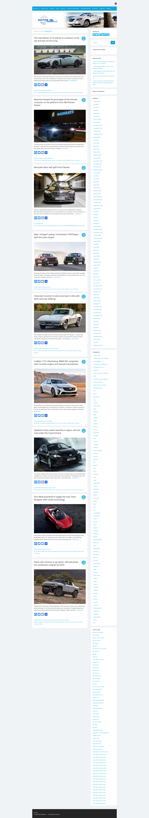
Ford (49, 287)
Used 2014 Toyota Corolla (99, 792)
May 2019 (96, 259)
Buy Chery (95, 646)
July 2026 (96, 104)
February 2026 (97, 119)
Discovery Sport (98, 450)
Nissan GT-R (65, 92)
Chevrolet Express (97, 708)
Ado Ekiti (95, 727)
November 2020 (98, 232)
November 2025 (98, 128)
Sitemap (108, 8)
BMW (95, 414)
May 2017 (96, 274)
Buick (36, 622)
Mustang (96, 551)
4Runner (96, 370)
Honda (95, 486)
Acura (95, 394)
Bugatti (95, 417)
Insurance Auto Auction (73, 8)
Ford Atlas (95, 711)
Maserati (50, 158)
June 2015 (96, 324)
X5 (94, 623)
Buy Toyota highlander (98, 700)
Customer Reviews (86, 8)
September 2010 (98, 345)
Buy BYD (95, 654)
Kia (94, 510)
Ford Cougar (96, 713)
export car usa (51, 92)
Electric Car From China (98, 637)
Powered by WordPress (40, 814)
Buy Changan (96, 635)
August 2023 (97, 208)
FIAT (95, 468)
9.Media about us (98, 388)
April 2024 (96, 184)
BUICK (49, 620)
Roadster (75, 551)
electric (53, 489)
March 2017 (96, 277)
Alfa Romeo (97, 397)
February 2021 (97, 226)
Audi (95, 409)
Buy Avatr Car (96, 651)
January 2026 (97, 122)
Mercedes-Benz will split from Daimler (52, 167)
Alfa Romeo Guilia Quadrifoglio (101, 732)
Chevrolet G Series (97, 749)
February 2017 (97, 280)
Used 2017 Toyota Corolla (99, 800)
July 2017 (96, 268)
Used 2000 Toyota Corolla (99, 754)
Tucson (96, 605)
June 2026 (96, 107)
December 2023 (98, 196)
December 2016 (98, 286)
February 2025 (97, 155)
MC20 (68, 160)
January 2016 (97, 303)
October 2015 (97, 312)
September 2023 (98, 205)
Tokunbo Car (96, 670)
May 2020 (96, 250)
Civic (95, 438)
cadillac (37, 423)
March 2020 (97, 256)
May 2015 (96, 327)
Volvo (95, 620)
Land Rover (97, 516)
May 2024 (96, 181)
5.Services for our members (101, 373)
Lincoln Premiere (97, 722)
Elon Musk (55, 551)
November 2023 (98, 199)
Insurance (96, 498)
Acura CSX (95, 705)
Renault (96, 572)
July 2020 (96, 244)
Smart (95, 584)
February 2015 (97, 330)
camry (36, 489)
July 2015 (96, 321)
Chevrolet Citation (97, 741)
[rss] (116, 4)
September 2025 (98, 134)
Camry (49, 487)
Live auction (59, 92)
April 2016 (96, 294)
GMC (74, 622)
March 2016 (97, 297)
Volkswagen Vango (98, 730)
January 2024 (97, 193)
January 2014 (97, 339)
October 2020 (97, 235)
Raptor (67, 289)
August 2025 (97, 137)
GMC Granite (96, 716)
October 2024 (97, 167)
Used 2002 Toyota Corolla (99, 760)
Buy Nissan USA (97, 692)
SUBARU (96, 590)
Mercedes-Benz (98, 539)
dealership (44, 92)
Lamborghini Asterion (98, 703)
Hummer (67, 620)
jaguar (95, 501)
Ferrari (95, 465)
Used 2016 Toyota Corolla (99, 798)
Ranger (96, 566)
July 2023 (96, 211)
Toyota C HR (96, 697)
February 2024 (97, 190)
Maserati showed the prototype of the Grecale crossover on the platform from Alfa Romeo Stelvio (55, 102)
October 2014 (97, 333)
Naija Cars (95, 656)
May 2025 (96, 146)
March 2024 (97, 187)
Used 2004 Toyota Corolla (99, 765)
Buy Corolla (95, 667)
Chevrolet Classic (97, 743)
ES (94, 462)
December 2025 (98, 125)
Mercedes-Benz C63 (98, 694)
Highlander (97, 483)
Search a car (36, 8)
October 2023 (97, 202)
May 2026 (96, 110)
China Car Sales (97, 640)
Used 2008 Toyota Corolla (99, 776)
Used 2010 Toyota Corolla (99, 781)
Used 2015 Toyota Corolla (99, 795)
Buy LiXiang (95, 643)
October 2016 (97, 291)
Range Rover (97, 563)
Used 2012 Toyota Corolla (99, 787)
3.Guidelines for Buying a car (101, 364)
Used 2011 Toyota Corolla (99, 784)
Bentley (96, 411)
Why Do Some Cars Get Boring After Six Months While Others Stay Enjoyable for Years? (103, 82)
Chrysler (96, 435)
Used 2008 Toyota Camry (99, 803)
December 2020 (98, 229)
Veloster (96, 614)
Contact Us (95, 8)
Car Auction (38, 92)
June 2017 (96, 271)
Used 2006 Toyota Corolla (99, 770)
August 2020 (97, 241)
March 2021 (96, 223)
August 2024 (97, 173)
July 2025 (96, 140)
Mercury (96, 542)
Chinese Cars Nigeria (98, 632)
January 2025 (97, 158)
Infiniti (95, 495)
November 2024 (98, 164)
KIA (94, 507)
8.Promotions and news (41, 90)
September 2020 (98, 238)
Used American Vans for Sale (100, 751)
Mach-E (95, 527)
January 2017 (97, 283)
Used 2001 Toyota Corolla (99, 757)
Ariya (95, 400)
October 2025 (97, 131)
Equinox (96, 459)
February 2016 (97, 300)
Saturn (95, 578)
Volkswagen (97, 617)
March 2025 (97, 152)
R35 (70, 92)
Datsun (96, 447)
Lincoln (96, 522)
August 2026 (97, 101)
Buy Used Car (96, 681)
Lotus (95, 525)
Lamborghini (97, 513)
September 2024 (98, 170)
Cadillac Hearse (97, 735)
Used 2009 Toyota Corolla (99, 779)
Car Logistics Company (98, 659)
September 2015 (98, 315)
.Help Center (97, 355)
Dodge (95, 453)
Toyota (74, 350)
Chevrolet (50, 348)
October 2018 (97, 262)
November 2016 (98, 289)
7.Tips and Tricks (98, 382)
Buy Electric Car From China (99, 648)
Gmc (63, 620)
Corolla (96, 441)
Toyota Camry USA (97, 689)
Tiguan (95, 599)
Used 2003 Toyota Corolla (99, 762)
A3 (94, 391)
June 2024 (96, 179)
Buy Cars (95, 684)
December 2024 (98, 161)
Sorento (96, 587)
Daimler (44, 225)
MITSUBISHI (97, 548)
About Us (63, 8)
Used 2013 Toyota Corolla (99, 789)
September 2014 (98, 336)
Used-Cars (96, 611)
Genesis (96, 474)
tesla (79, 551)
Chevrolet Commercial (98, 746)
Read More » (74, 80)
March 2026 (97, 116)
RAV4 (95, 569)
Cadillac (50, 421)
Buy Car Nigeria (96, 678)
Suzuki (95, 593)
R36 (73, 92)
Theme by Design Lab (53, 814)
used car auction (78, 92)
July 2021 (96, 214)
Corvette (56, 348)
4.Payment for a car (99, 367)
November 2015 (98, 309)
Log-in (57, 8)
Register (52, 8)
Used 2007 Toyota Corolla (99, 773)
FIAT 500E (95, 724)
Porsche (96, 560)
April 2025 (96, 149)
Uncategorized (39, 223)
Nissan (50, 90)
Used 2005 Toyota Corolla (99, 768)
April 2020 (96, 253)
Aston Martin (97, 406)
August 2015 (97, 318)
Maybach (96, 533)
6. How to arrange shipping (101, 379)
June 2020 (96, 247)
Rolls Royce (97, 575)
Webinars (102, 8)
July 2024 (96, 176)
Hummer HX (96, 719)
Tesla (49, 549)
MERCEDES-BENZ (71, 225)
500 (95, 376)
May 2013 (96, 342)
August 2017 (97, 265)
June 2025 (96, 143)
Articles (96, 403)
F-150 (57, 289)
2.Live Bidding (97, 361)
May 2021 (96, 217)
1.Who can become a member (101, 358)
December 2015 (98, 306)
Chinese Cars (44, 8)
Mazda (95, 536)
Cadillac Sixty (96, 738)
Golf (95, 480)
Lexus (95, 519)
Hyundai (96, 492)
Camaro (96, 426)
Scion (95, 581)
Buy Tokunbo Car (97, 675)
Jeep (95, 504)
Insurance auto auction (98, 686)
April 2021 (96, 220)
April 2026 (96, 113)
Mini (95, 545)
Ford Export (96, 665)
